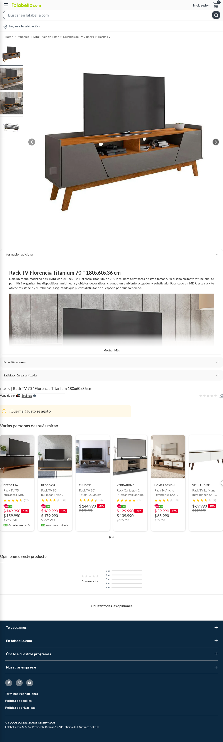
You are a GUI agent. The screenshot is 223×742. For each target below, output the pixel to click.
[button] (111, 16)
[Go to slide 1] (110, 537)
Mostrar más (111, 350)
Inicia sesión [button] (201, 5)
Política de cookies (18, 700)
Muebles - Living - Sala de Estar (38, 36)
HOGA (5, 389)
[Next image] (215, 142)
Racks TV (104, 36)
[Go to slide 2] (113, 537)
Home (9, 36)
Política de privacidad (20, 707)
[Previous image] (31, 142)
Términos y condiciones (21, 693)
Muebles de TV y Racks (78, 36)
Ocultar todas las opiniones (111, 606)
